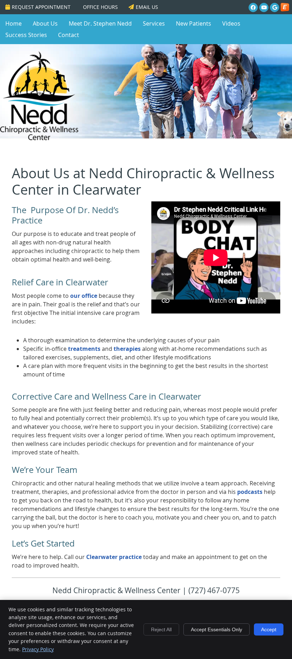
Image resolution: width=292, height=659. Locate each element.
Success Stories (26, 35)
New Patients (193, 23)
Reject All (161, 629)
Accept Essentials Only (216, 629)
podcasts (249, 492)
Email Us (147, 7)
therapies (127, 349)
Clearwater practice (114, 557)
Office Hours (100, 7)
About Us (45, 23)
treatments (84, 349)
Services (154, 23)
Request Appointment (41, 7)
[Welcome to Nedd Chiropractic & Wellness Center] (39, 138)
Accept (268, 629)
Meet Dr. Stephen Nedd (100, 23)
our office (83, 296)
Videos (231, 23)
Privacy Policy (38, 649)
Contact (68, 35)
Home (13, 23)
